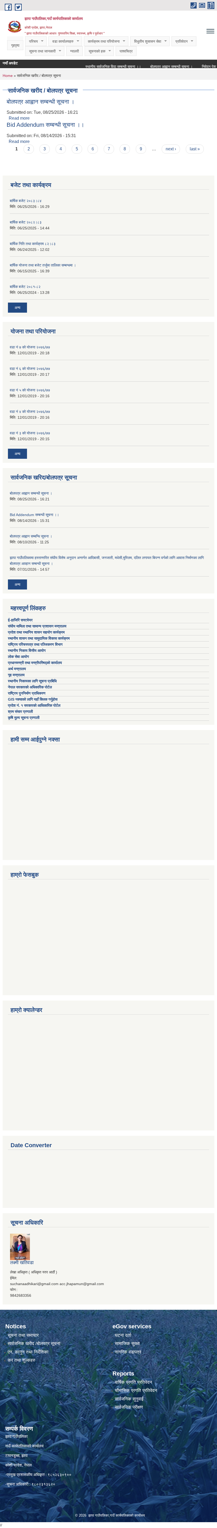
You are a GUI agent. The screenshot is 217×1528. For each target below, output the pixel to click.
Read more (19, 118)
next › (171, 149)
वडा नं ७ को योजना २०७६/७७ (30, 347)
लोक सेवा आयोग (19, 656)
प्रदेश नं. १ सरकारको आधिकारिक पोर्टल (34, 705)
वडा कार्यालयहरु (61, 41)
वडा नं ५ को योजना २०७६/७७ (30, 390)
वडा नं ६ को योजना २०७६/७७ (30, 368)
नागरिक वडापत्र (128, 1352)
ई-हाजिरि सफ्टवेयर (21, 620)
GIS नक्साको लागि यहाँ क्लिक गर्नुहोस (32, 699)
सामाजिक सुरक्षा (127, 1343)
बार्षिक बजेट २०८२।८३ (26, 222)
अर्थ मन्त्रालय (17, 669)
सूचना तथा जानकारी (40, 51)
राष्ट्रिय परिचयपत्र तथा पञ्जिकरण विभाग (36, 644)
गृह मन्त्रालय (16, 675)
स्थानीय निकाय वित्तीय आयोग (27, 650)
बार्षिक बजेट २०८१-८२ (25, 287)
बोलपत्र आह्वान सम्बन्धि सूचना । (31, 536)
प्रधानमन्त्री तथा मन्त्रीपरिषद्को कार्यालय (35, 663)
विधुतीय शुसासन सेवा (145, 41)
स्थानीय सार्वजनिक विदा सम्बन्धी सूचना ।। (100, 66)
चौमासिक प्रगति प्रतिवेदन (136, 1390)
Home (8, 75)
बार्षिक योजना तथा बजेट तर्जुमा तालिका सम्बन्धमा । (43, 265)
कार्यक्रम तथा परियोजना (102, 41)
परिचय (31, 41)
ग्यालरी (74, 51)
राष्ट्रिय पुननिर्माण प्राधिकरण (27, 693)
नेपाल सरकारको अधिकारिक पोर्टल (30, 687)
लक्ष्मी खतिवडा (22, 1262)
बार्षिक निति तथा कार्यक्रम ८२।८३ (33, 244)
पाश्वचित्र (126, 51)
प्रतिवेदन (179, 41)
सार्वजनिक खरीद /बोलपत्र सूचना (34, 1343)
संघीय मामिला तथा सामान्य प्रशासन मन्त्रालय (37, 626)
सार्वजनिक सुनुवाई (129, 1399)
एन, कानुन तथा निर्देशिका (28, 1352)
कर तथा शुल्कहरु (21, 1360)
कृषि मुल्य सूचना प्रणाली (23, 717)
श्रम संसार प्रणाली (20, 711)
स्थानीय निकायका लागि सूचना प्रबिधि (32, 681)
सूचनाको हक (95, 51)
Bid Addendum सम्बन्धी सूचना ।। (45, 124)
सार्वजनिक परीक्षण (129, 1407)
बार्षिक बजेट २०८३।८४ (26, 201)
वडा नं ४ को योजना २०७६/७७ (30, 411)
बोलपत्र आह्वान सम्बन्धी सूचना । (158, 66)
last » (195, 149)
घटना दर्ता (123, 1335)
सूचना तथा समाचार (23, 1335)
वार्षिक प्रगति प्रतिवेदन (133, 1382)
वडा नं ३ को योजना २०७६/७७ (30, 433)
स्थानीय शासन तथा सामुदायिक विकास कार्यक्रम (39, 638)
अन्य (17, 307)
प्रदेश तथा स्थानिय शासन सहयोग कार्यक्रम (37, 632)
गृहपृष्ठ (15, 45)
